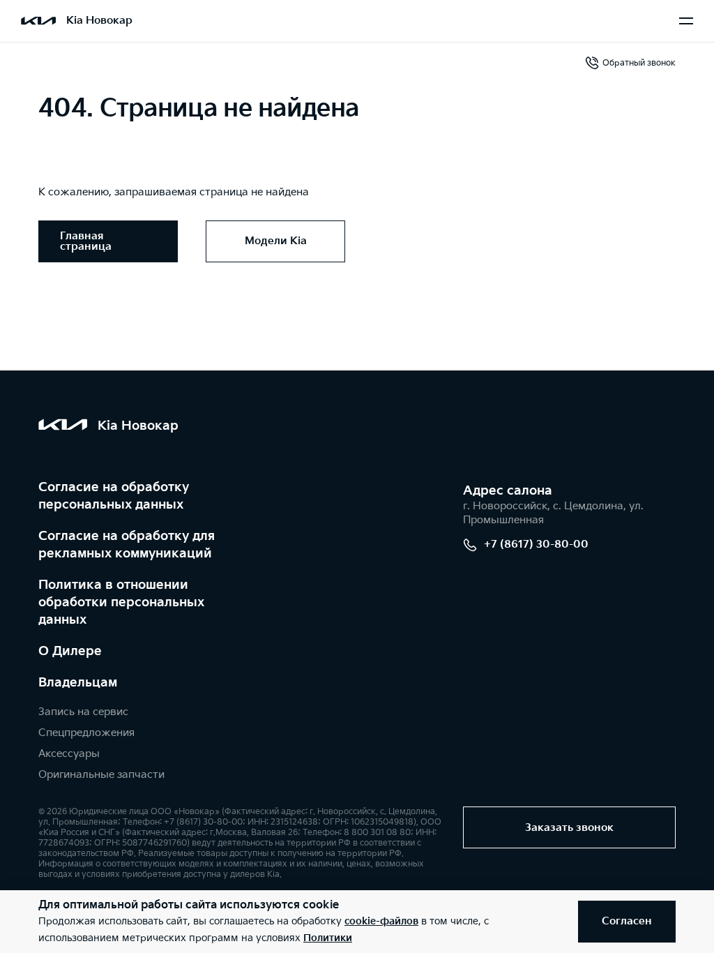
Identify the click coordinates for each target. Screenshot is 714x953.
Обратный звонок (639, 63)
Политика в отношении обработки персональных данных (121, 602)
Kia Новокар (99, 20)
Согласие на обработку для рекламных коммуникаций (126, 545)
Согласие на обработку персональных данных (113, 496)
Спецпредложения (86, 733)
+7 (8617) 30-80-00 (536, 544)
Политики (327, 938)
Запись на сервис (83, 712)
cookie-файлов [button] (381, 921)
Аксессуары (69, 753)
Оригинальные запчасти (101, 774)
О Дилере (70, 651)
